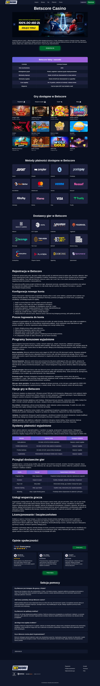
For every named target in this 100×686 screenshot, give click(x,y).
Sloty (77, 101)
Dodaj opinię (79, 547)
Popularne (20, 101)
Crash (58, 101)
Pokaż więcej (50, 572)
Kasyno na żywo (39, 101)
